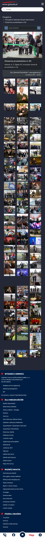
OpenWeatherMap (20, 395)
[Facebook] (13, 535)
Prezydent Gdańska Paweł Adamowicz (19, 19)
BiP (4, 392)
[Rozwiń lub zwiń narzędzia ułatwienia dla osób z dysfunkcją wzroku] (40, 535)
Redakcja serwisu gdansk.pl (11, 386)
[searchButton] (39, 28)
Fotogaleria (7, 17)
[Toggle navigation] (42, 4)
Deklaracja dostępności (10, 389)
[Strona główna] (4, 535)
